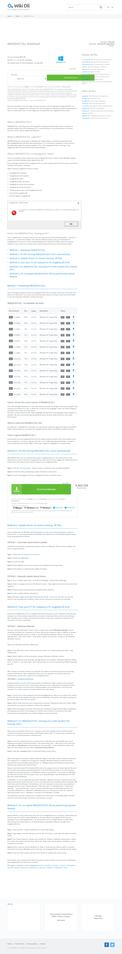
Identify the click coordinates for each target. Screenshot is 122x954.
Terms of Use (19, 944)
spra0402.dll (85, 101)
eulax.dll (84, 113)
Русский (10, 868)
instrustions (39, 86)
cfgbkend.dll (86, 116)
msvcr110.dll (86, 77)
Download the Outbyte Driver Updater (26, 554)
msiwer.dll (85, 96)
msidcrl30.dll (86, 118)
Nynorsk (42, 868)
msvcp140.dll (86, 62)
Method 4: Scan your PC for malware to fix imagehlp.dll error (40, 262)
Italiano (63, 865)
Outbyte (26, 86)
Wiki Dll (10, 904)
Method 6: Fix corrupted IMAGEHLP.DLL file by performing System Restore (42, 275)
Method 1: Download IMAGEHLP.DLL (27, 250)
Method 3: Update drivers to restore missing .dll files (36, 258)
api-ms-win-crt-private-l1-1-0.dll (91, 106)
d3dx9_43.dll (86, 69)
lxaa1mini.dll (86, 98)
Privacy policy (66, 86)
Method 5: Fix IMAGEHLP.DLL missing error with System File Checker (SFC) (43, 268)
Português (71, 865)
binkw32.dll (85, 72)
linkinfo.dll (85, 103)
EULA (58, 86)
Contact (43, 944)
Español (48, 865)
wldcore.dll (85, 82)
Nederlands (33, 868)
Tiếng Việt (58, 868)
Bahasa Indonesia (21, 868)
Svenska (50, 868)
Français (55, 865)
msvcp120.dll (86, 74)
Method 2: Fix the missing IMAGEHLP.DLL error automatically (40, 254)
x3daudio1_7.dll (87, 79)
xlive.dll (84, 67)
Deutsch (40, 865)
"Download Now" (16, 89)
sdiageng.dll (85, 111)
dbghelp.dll (85, 108)
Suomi (65, 868)
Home (9, 944)
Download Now (70, 78)
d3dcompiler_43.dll (88, 64)
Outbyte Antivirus (25, 679)
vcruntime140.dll (87, 60)
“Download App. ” (25, 468)
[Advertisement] (61, 31)
